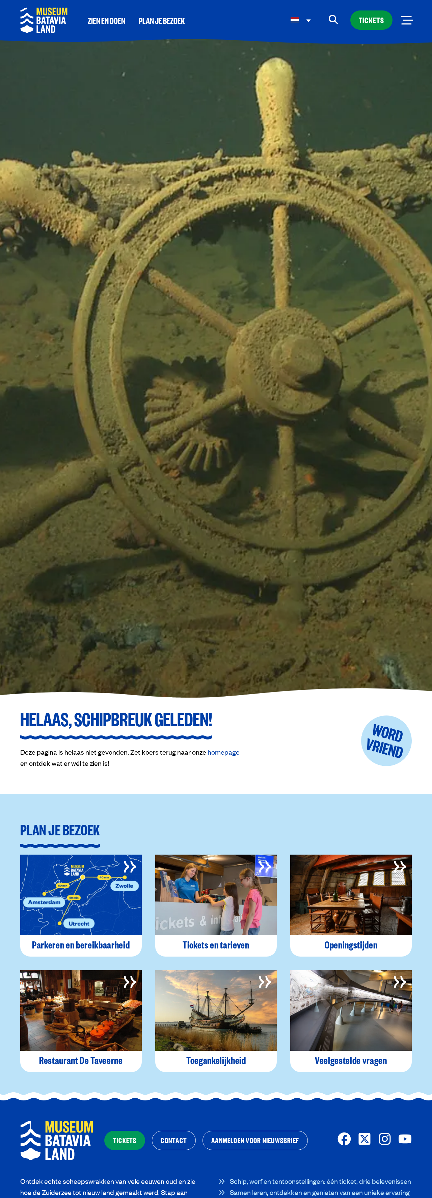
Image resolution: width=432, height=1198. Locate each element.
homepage (224, 751)
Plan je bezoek (162, 20)
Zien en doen (106, 20)
